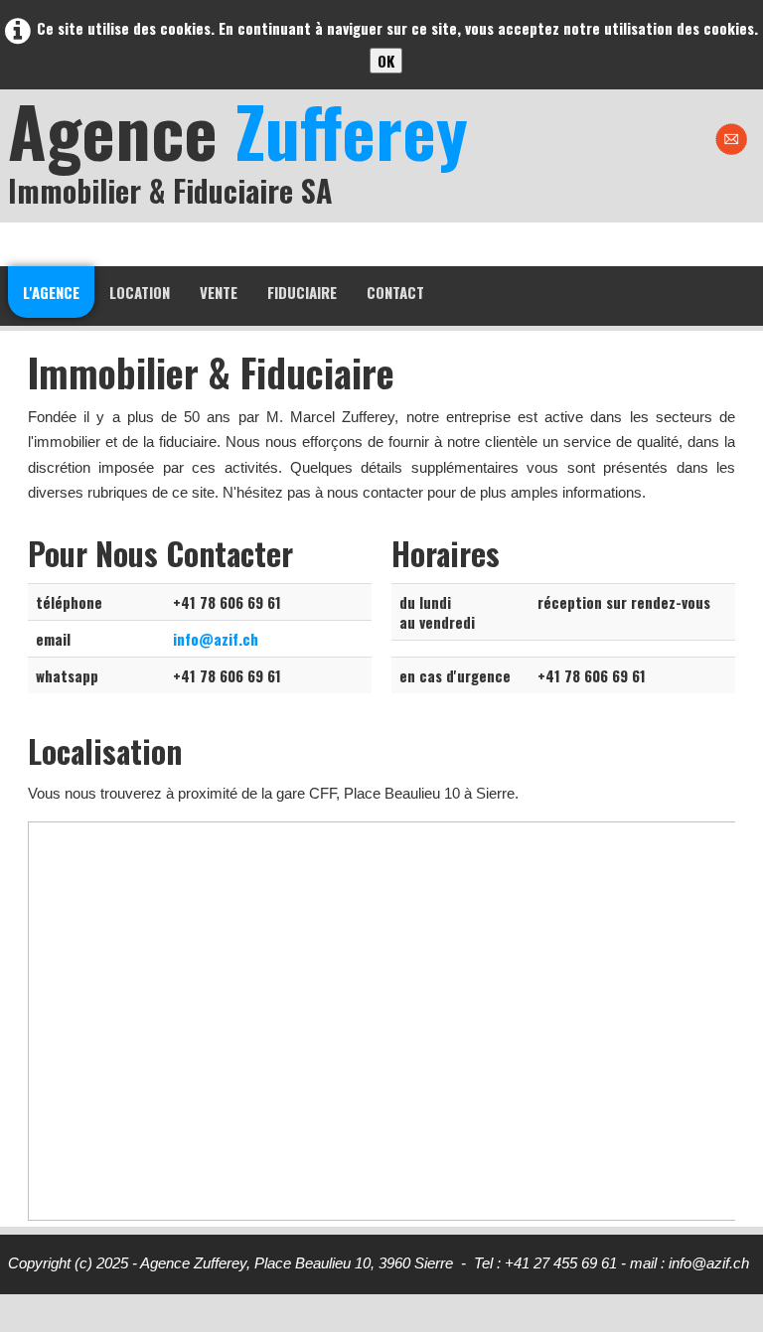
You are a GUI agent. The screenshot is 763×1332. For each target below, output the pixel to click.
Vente (218, 292)
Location (139, 292)
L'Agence (51, 292)
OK (386, 61)
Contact (395, 292)
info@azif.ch (215, 639)
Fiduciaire (302, 292)
